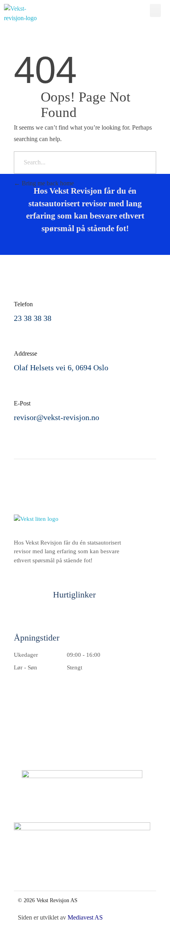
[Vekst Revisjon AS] (31, 13)
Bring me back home (47, 183)
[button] (155, 10)
